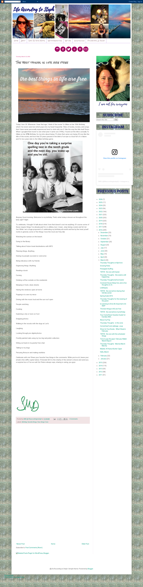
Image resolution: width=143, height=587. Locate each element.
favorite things (32, 422)
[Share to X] (62, 419)
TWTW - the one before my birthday (112, 312)
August (103, 245)
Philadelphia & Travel (96, 40)
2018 (101, 224)
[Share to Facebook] (64, 419)
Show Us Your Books (36, 40)
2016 (101, 230)
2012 (101, 372)
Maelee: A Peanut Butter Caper (111, 349)
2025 (101, 202)
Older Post (85, 544)
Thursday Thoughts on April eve (111, 263)
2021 (101, 214)
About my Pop (105, 320)
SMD (100, 181)
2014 (101, 366)
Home (16, 40)
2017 (101, 227)
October (104, 239)
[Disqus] (53, 455)
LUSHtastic (104, 288)
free (38, 422)
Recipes (68, 40)
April (102, 257)
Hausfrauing (79, 40)
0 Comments (73, 419)
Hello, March (104, 352)
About (23, 40)
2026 (101, 199)
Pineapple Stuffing (106, 269)
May (102, 254)
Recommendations (55, 40)
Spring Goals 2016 (106, 296)
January (104, 359)
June (102, 251)
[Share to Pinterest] (67, 419)
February (104, 356)
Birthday (24, 422)
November (104, 236)
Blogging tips (9, 575)
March (103, 260)
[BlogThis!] (60, 419)
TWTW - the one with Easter (110, 272)
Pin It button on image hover (14, 577)
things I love (44, 422)
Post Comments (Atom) (33, 547)
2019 (101, 221)
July (102, 248)
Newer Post (21, 544)
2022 (101, 211)
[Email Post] (54, 419)
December (104, 232)
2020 (101, 218)
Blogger (90, 569)
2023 (101, 208)
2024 (101, 205)
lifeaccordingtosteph (111, 181)
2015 (101, 362)
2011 (101, 375)
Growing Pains (105, 266)
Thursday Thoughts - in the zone (111, 323)
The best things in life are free (110, 309)
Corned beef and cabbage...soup (111, 326)
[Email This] (58, 419)
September (105, 242)
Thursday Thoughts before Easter (112, 280)
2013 (101, 369)
